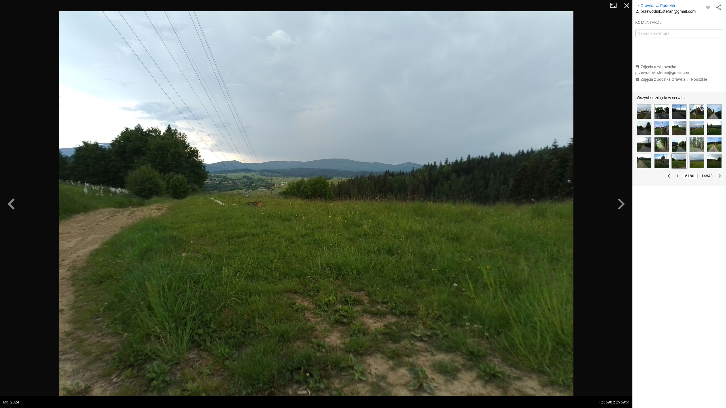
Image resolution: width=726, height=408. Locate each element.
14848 (707, 176)
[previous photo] (11, 204)
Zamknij (626, 5)
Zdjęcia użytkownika (662, 70)
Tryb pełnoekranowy (615, 5)
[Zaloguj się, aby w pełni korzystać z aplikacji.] (708, 7)
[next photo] (621, 204)
